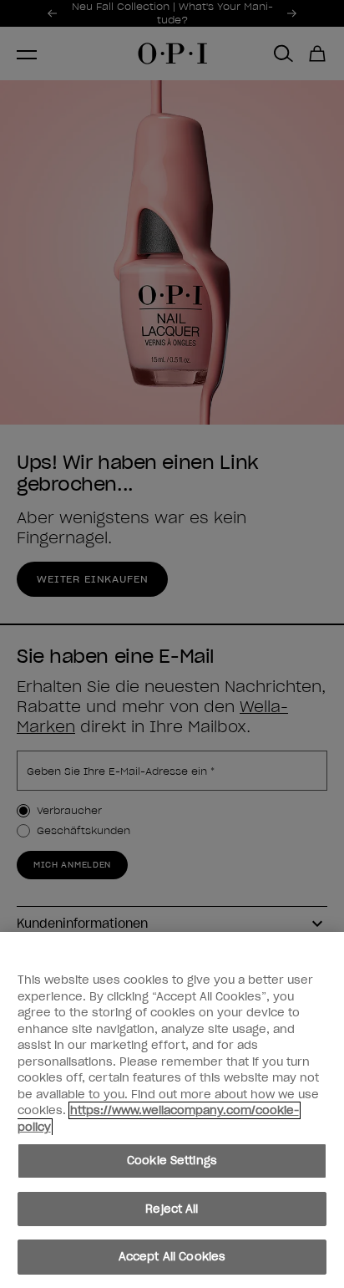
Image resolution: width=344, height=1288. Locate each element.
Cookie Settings (172, 1160)
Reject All (171, 1209)
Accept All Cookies (172, 1257)
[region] (172, 1110)
